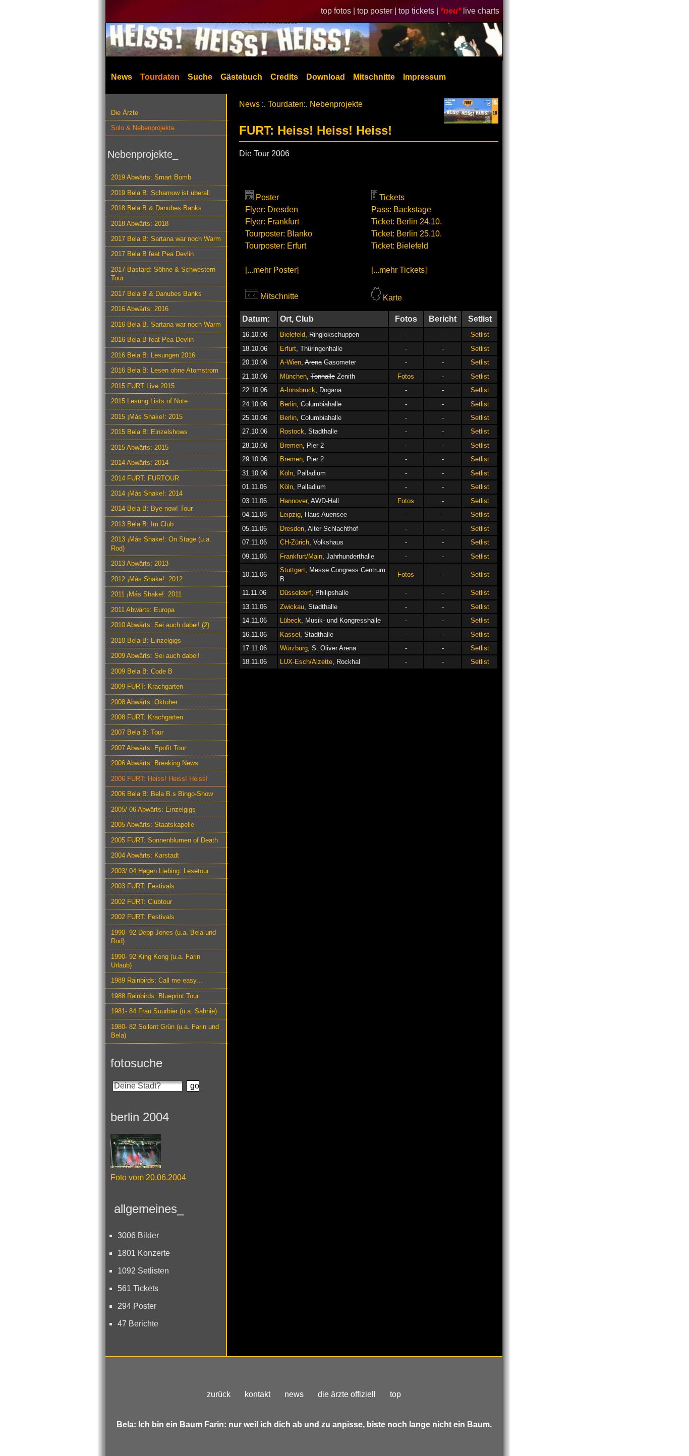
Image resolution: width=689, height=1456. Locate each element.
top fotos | (339, 11)
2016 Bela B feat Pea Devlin (152, 339)
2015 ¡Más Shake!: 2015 (147, 416)
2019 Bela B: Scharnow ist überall (160, 193)
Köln (286, 473)
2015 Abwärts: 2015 (139, 447)
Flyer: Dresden (271, 209)
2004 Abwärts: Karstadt (145, 855)
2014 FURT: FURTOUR (145, 478)
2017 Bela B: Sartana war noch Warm (166, 238)
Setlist (480, 334)
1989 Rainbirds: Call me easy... (156, 980)
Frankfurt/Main (301, 556)
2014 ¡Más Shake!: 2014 (147, 493)
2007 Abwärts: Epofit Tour (148, 748)
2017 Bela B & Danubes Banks (156, 293)
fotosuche (136, 1063)
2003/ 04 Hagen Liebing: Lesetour (160, 871)
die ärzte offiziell (347, 1394)
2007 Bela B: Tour (137, 732)
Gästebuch (241, 77)
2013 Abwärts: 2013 (139, 563)
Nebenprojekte (336, 104)
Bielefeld (292, 334)
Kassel (290, 634)
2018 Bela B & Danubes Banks (156, 208)
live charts (481, 11)
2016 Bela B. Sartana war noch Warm (166, 324)
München (293, 376)
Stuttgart (292, 570)
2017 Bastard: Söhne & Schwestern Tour (163, 274)
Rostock (292, 431)
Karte (392, 297)
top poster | (377, 11)
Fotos (405, 376)
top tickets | (419, 11)
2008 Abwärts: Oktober (144, 702)
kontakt (257, 1394)
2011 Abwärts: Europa (143, 610)
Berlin (288, 404)
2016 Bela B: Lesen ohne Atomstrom (164, 370)
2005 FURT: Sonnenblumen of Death (164, 840)
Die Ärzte (124, 112)
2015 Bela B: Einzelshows (149, 432)
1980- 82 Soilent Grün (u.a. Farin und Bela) (165, 1031)
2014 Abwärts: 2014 (139, 462)
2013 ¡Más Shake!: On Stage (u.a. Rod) (161, 543)
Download (325, 77)
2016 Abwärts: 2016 (139, 309)
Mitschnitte (374, 77)
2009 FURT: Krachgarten (147, 686)
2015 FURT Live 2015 (143, 386)
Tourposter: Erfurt (275, 245)
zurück (219, 1394)
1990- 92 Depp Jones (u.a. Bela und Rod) (163, 937)
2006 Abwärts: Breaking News (154, 763)
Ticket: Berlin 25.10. (406, 233)
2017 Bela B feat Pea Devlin (152, 254)
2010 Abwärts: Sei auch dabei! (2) (160, 625)
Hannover (293, 501)
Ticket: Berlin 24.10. (406, 221)
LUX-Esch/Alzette (306, 661)
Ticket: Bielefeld (399, 245)
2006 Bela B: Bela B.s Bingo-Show (162, 794)
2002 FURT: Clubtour (141, 901)
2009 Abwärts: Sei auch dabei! (155, 655)
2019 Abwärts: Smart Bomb (151, 177)
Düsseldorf (295, 592)
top (395, 1394)
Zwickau (292, 607)
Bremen (291, 445)
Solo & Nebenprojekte (143, 128)
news (294, 1394)
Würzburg (294, 648)
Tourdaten (160, 77)
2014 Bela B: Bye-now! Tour (152, 508)
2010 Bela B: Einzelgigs (146, 640)
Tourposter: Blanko (278, 233)
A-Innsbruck (297, 390)
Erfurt (288, 348)
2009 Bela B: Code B (142, 671)
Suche (200, 77)
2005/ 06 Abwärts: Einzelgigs (153, 809)
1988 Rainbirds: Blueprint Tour (155, 996)
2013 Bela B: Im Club (142, 524)
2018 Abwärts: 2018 (139, 223)
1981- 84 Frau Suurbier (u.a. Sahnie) (164, 1011)
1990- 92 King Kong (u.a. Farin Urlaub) (155, 961)
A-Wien (290, 362)
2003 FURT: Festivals (143, 886)
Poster (267, 197)
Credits (284, 77)
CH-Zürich (294, 542)
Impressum (424, 77)
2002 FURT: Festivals (143, 917)
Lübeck (290, 620)
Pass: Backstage (401, 209)
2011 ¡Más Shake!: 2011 (146, 594)
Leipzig (290, 514)
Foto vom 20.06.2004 (148, 1177)
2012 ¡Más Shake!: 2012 (147, 579)
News (121, 77)
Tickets (392, 197)
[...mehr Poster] (272, 270)
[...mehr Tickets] (399, 270)
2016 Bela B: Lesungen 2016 (153, 355)
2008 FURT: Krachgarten (147, 717)
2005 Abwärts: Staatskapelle (152, 824)
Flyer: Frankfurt (272, 221)
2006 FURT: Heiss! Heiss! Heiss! (159, 778)
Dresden (292, 528)
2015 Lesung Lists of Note (149, 401)
